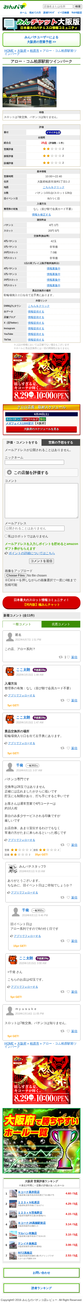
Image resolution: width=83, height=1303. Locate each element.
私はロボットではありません (27, 536)
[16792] (68, 1031)
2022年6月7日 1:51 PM (28, 639)
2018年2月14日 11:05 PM (29, 1013)
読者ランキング (41, 1288)
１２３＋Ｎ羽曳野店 (30, 1212)
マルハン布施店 (27, 1233)
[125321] (68, 748)
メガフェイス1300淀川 (20, 423)
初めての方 (35, 12)
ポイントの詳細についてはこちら (32, 553)
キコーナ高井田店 (29, 1192)
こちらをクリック (53, 187)
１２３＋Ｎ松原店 (29, 1202)
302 (32, 765)
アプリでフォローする (21, 695)
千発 (19, 765)
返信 (74, 657)
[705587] (68, 657)
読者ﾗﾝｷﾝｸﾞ (49, 12)
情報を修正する (41, 214)
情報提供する (36, 311)
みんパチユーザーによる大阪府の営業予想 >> (41, 39)
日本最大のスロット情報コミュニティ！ (41, 602)
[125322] (68, 700)
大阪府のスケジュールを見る (41, 428)
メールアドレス (15, 523)
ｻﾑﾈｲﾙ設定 (77, 12)
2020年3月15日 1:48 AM (29, 674)
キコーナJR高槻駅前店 (32, 1222)
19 (40, 669)
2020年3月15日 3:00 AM (32, 963)
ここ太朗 (23, 670)
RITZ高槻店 (25, 1252)
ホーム (23, 12)
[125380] (68, 992)
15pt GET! (19, 945)
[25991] (68, 845)
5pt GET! (13, 705)
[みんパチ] (14, 7)
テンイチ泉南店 (27, 1243)
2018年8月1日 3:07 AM (29, 770)
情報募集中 (53, 268)
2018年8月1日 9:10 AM (32, 871)
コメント (11, 480)
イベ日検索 (63, 12)
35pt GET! (41, 854)
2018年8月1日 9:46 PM (35, 915)
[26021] (68, 941)
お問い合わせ (41, 1272)
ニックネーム (14, 457)
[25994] (68, 897)
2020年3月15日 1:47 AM (29, 722)
